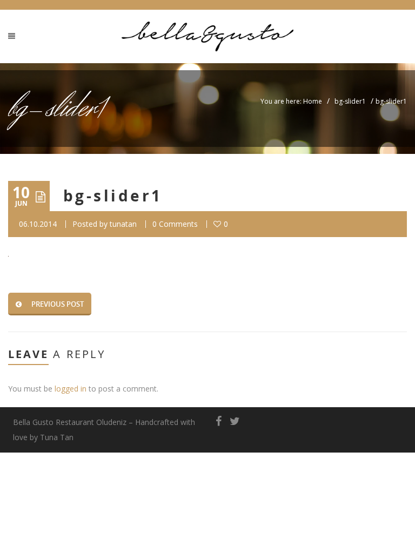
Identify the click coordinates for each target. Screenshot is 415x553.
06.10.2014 (38, 224)
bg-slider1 (350, 101)
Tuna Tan (56, 437)
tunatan (123, 224)
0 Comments (175, 224)
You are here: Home (291, 101)
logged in (70, 388)
